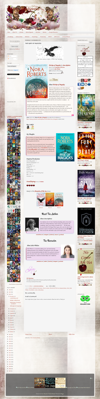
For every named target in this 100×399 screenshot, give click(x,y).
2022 (10, 336)
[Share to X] (52, 286)
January (11, 331)
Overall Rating (30, 181)
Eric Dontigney (81, 237)
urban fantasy (40, 290)
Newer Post (28, 334)
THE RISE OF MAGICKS (15, 306)
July (11, 318)
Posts (10, 56)
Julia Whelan (57, 69)
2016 (10, 350)
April (11, 324)
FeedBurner (17, 49)
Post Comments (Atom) (35, 337)
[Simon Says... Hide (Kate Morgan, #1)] (11, 195)
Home (8, 32)
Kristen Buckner (52, 393)
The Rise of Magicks (54, 65)
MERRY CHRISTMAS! (15, 300)
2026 (10, 289)
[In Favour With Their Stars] (11, 183)
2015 (10, 352)
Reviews (44, 32)
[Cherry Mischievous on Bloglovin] (13, 70)
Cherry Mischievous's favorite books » (15, 284)
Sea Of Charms (80, 122)
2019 (10, 343)
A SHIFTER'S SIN (14, 298)
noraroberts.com (39, 234)
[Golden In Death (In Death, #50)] (9, 264)
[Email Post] (47, 286)
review (36, 290)
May (11, 322)
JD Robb (87, 160)
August (11, 315)
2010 (10, 364)
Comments (11, 58)
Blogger (62, 393)
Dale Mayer (89, 198)
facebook (51, 234)
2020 (10, 341)
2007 (10, 371)
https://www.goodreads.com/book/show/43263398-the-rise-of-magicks (41, 119)
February (12, 329)
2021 (10, 339)
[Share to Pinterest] (54, 286)
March (11, 327)
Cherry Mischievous (23, 9)
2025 (10, 292)
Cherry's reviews (46, 288)
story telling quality (33, 149)
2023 (10, 334)
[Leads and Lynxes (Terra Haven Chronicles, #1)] (19, 236)
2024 (10, 294)
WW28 (50, 36)
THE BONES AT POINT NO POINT (15, 303)
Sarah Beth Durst (88, 122)
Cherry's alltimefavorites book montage (14, 117)
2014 (10, 355)
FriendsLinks (43, 36)
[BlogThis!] (50, 286)
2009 (10, 366)
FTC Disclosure (29, 278)
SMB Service (57, 36)
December (12, 296)
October (11, 311)
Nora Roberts (66, 65)
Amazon (41, 207)
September (12, 313)
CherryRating (10, 36)
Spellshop (85, 125)
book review (39, 288)
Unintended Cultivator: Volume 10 (84, 236)
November (12, 308)
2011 (10, 362)
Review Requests (29, 32)
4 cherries (30, 288)
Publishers (27, 36)
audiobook (35, 288)
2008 (10, 368)
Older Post (71, 334)
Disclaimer (38, 32)
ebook (68, 288)
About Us (14, 32)
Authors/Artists (19, 36)
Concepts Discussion (53, 32)
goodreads (61, 234)
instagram (46, 234)
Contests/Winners (66, 36)
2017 (10, 348)
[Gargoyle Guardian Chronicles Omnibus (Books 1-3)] (17, 273)
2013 (10, 357)
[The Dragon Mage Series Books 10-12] (17, 134)
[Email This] (49, 286)
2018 (10, 346)
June (11, 320)
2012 (10, 359)
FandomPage (35, 36)
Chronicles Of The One (54, 288)
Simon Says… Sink (81, 198)
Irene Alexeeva (44, 393)
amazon (56, 234)
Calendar (21, 32)
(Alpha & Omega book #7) (83, 277)
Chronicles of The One (59, 67)
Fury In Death (80, 160)
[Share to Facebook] (53, 286)
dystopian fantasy (62, 288)
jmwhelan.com (40, 261)
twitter (45, 261)
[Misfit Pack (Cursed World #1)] (11, 260)
